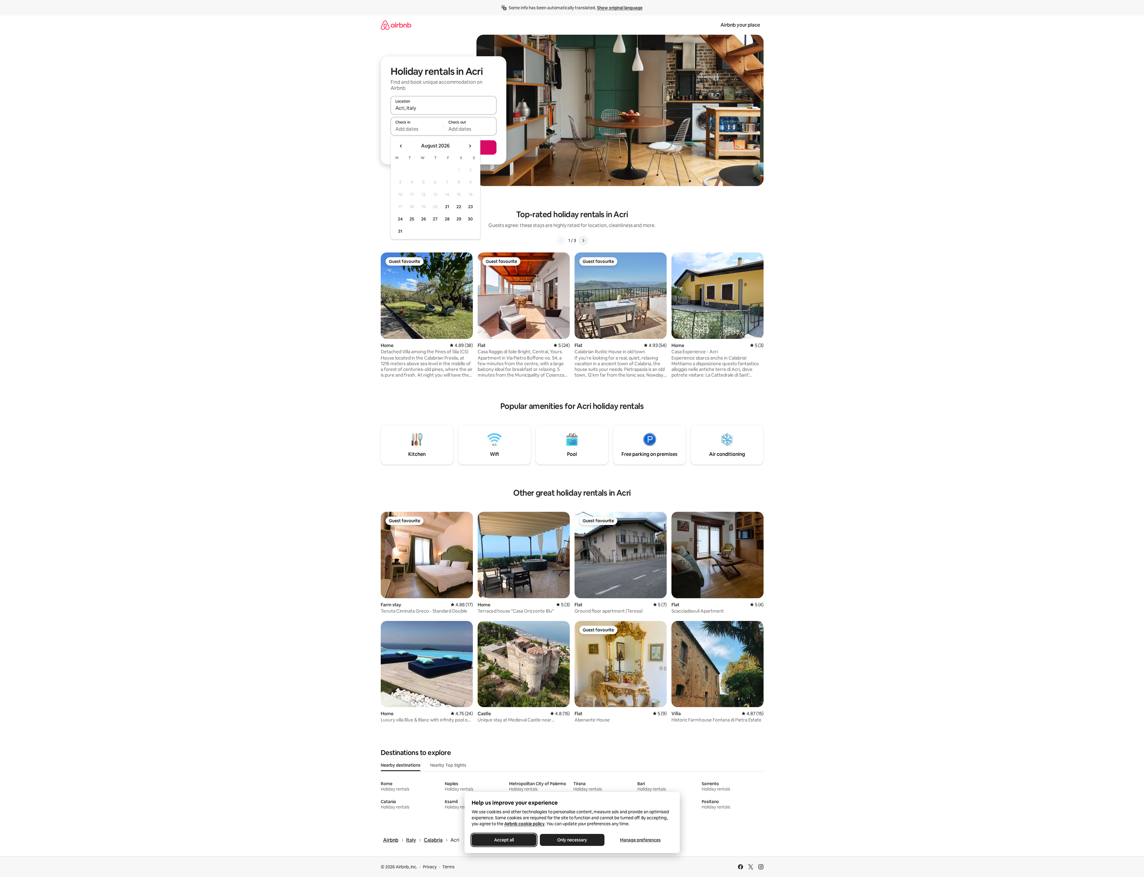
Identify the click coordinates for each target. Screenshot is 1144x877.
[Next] (583, 240)
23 (470, 206)
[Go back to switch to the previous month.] (401, 146)
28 (447, 219)
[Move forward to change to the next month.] (470, 146)
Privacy (430, 867)
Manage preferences (640, 840)
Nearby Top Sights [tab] (448, 765)
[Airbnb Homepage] (396, 25)
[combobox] (443, 108)
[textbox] (417, 129)
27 (435, 219)
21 (447, 206)
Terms (448, 867)
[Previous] (561, 240)
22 (458, 206)
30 (470, 219)
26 (423, 219)
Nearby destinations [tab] (401, 765)
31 (400, 231)
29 (458, 219)
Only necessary (572, 840)
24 (400, 219)
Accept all (504, 840)
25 (411, 219)
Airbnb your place (740, 25)
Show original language (619, 7)
